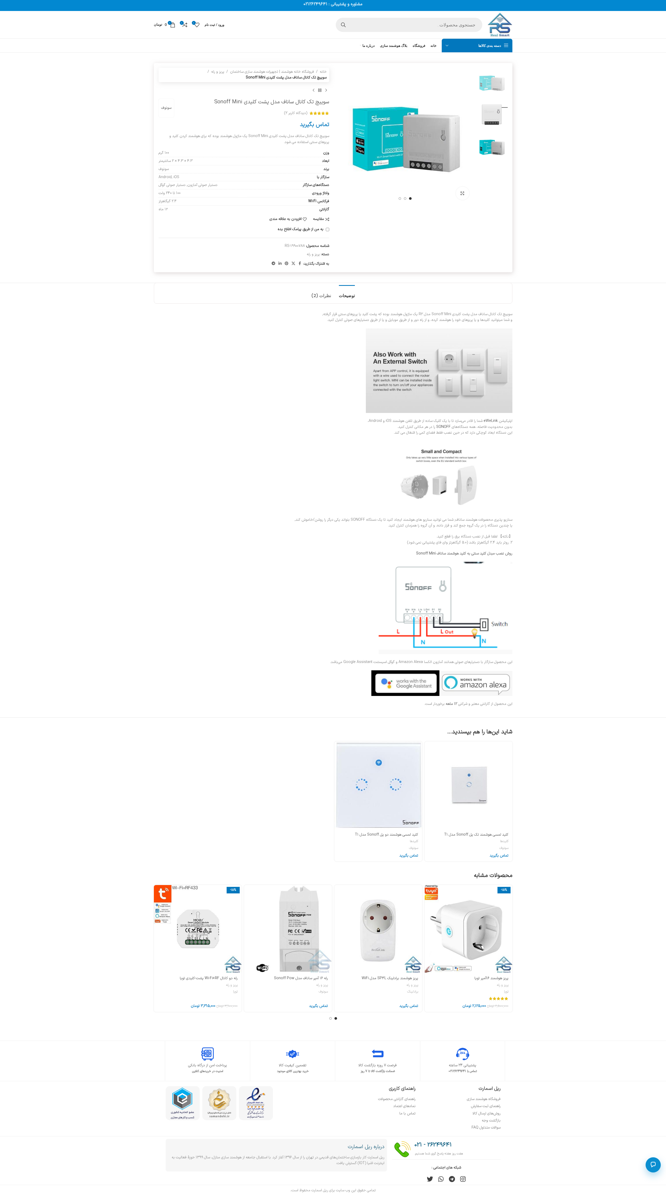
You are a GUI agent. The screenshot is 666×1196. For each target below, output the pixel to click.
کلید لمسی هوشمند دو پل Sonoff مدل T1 (386, 834)
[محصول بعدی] (313, 90)
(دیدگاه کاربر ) (295, 113)
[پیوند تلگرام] (273, 264)
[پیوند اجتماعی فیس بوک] (300, 264)
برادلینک (412, 991)
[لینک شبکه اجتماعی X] (293, 264)
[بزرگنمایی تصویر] (462, 193)
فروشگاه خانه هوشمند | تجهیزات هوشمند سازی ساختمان (272, 72)
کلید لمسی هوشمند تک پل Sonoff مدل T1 (476, 834)
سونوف (166, 108)
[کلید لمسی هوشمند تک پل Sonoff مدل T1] (468, 785)
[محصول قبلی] (326, 90)
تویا (506, 991)
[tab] (347, 293)
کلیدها (504, 841)
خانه (323, 72)
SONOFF (443, 427)
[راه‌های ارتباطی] (653, 1164)
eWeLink (491, 421)
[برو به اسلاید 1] (410, 198)
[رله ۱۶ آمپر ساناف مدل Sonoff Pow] (288, 929)
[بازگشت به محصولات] (320, 90)
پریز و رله (217, 72)
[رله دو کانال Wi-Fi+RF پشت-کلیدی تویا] (198, 929)
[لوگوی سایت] (500, 24)
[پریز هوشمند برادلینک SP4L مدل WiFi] (378, 929)
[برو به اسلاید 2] (405, 198)
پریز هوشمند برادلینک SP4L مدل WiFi (390, 978)
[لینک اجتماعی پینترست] (286, 264)
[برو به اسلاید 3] (400, 198)
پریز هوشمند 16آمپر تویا (491, 978)
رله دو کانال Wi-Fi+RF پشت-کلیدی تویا (209, 978)
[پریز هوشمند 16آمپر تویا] (468, 929)
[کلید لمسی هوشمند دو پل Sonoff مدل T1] (378, 785)
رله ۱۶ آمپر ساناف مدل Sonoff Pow (301, 978)
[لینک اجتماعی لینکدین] (280, 264)
